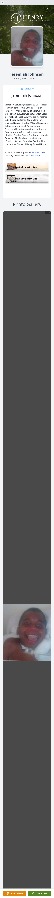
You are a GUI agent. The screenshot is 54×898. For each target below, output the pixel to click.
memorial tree (37, 152)
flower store (34, 155)
